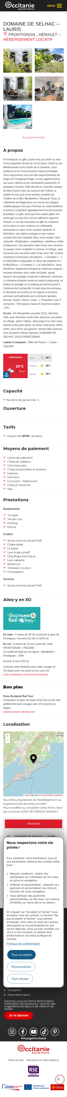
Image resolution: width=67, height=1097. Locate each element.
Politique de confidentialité (23, 943)
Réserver (33, 823)
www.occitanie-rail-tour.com (19, 711)
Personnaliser (21, 967)
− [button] (8, 741)
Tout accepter (21, 955)
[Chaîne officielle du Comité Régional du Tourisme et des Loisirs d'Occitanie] (33, 1032)
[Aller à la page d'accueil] (19, 6)
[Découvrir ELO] (59, 1079)
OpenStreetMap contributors (51, 795)
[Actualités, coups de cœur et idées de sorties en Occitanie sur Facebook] (23, 1032)
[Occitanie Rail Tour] (21, 629)
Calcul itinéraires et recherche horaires (25, 674)
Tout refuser (20, 979)
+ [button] (8, 736)
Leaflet (26, 795)
